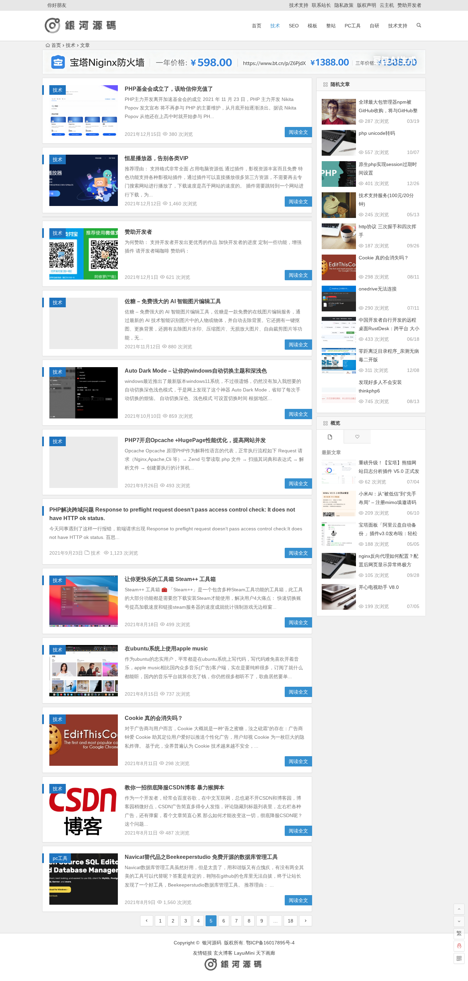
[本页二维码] (459, 958)
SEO (294, 25)
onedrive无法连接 (378, 289)
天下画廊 (265, 953)
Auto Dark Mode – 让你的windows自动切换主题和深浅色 (196, 371)
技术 (275, 25)
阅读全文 (298, 132)
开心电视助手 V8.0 (379, 587)
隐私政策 (344, 5)
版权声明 (366, 5)
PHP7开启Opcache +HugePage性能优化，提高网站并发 (195, 440)
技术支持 (298, 5)
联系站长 (321, 5)
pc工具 (353, 25)
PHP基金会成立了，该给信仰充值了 (169, 89)
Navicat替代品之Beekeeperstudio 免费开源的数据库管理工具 (201, 857)
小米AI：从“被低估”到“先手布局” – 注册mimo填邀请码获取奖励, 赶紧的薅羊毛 (387, 502)
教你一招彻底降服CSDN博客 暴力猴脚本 (174, 787)
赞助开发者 (409, 5)
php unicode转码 (377, 133)
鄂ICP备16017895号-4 (270, 942)
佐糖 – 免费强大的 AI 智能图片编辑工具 (173, 301)
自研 (374, 25)
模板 (312, 25)
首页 (256, 25)
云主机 (387, 5)
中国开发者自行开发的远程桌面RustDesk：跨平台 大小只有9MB (389, 328)
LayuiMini (244, 953)
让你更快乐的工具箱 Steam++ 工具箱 (170, 579)
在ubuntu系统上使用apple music (166, 648)
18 (290, 921)
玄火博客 (223, 953)
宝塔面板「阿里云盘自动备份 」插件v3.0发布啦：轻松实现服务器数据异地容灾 (388, 533)
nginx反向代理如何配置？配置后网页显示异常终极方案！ (388, 564)
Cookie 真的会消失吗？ (154, 718)
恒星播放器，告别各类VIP (156, 158)
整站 (331, 25)
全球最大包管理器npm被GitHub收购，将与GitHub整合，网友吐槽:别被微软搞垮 (388, 110)
